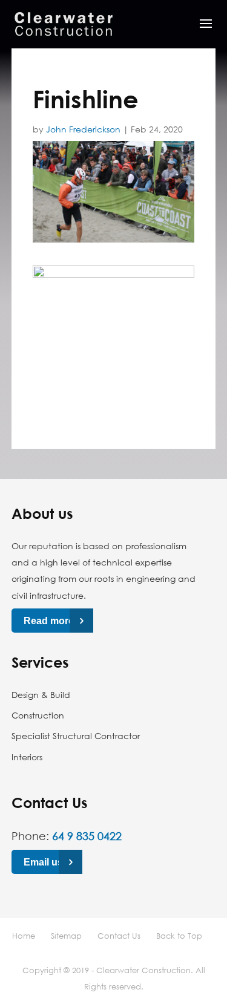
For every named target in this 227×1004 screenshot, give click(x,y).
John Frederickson (83, 129)
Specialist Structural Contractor (76, 736)
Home (23, 935)
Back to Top (179, 935)
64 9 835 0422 (87, 836)
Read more (49, 621)
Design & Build (41, 694)
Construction (38, 715)
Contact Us (118, 935)
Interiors (27, 757)
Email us (43, 861)
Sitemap (66, 935)
